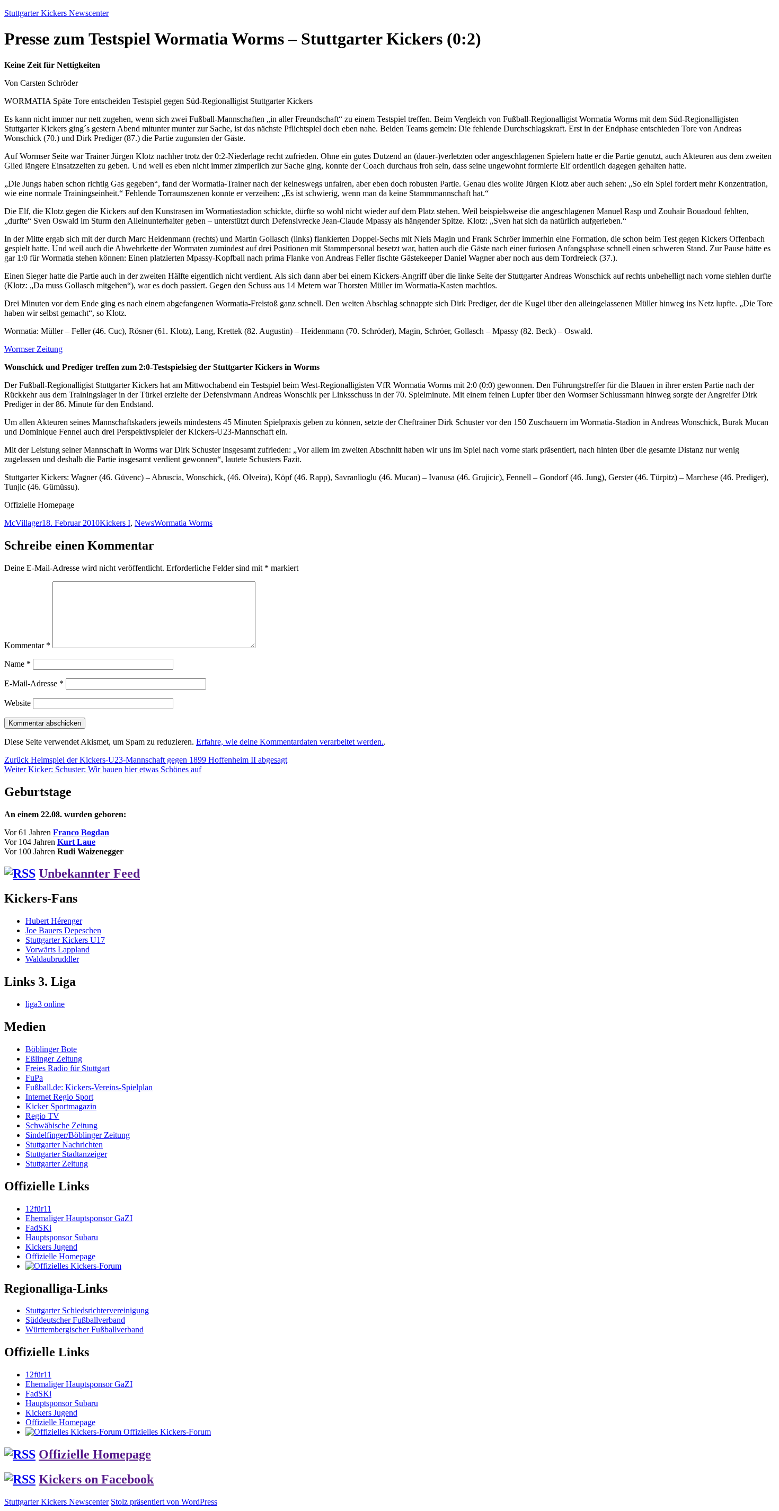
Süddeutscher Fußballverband (75, 1319)
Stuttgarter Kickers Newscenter (56, 12)
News (144, 522)
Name (17, 663)
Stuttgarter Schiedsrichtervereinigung (87, 1310)
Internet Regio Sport (59, 1096)
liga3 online (45, 1004)
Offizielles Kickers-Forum (166, 1431)
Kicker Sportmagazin (60, 1106)
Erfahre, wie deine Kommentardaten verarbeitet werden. (290, 741)
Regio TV (42, 1115)
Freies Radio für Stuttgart (67, 1068)
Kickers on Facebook (96, 1479)
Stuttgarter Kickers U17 (65, 939)
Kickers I (115, 522)
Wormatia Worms (183, 522)
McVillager (23, 522)
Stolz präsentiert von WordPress (164, 1501)
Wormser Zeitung (33, 349)
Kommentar (27, 645)
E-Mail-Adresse (34, 683)
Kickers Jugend (51, 1246)
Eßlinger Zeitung (53, 1058)
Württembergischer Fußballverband (84, 1329)
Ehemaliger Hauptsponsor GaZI (78, 1218)
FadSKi (38, 1227)
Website (17, 703)
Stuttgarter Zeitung (56, 1163)
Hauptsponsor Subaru (61, 1237)
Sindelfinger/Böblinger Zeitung (77, 1134)
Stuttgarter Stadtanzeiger (66, 1154)
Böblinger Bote (51, 1049)
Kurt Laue (76, 841)
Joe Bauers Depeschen (63, 930)
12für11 (38, 1208)
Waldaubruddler (52, 959)
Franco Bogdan (81, 832)
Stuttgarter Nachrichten (64, 1144)
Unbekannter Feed (89, 873)
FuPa (34, 1077)
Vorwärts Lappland (57, 949)
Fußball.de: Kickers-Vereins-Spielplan (89, 1087)
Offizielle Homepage (60, 1256)
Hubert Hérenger (53, 920)
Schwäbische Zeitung (61, 1125)
